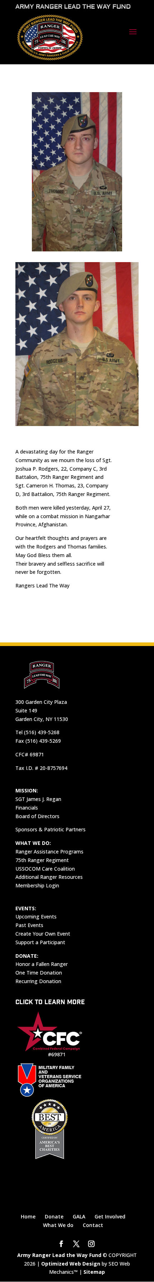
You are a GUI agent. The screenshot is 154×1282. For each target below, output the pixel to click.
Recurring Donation (38, 981)
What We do (58, 1225)
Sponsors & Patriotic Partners (50, 829)
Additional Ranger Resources (49, 876)
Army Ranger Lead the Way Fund (59, 1255)
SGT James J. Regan (38, 799)
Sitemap (94, 1271)
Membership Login (37, 885)
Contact (93, 1225)
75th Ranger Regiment (42, 860)
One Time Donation (38, 972)
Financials (26, 807)
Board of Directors (37, 816)
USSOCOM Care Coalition (45, 868)
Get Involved (110, 1216)
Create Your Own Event (42, 933)
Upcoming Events (36, 916)
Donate (54, 1216)
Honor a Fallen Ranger (41, 964)
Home (28, 1216)
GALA (79, 1216)
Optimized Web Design (70, 1263)
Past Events (29, 925)
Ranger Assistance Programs (49, 851)
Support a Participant (40, 942)
